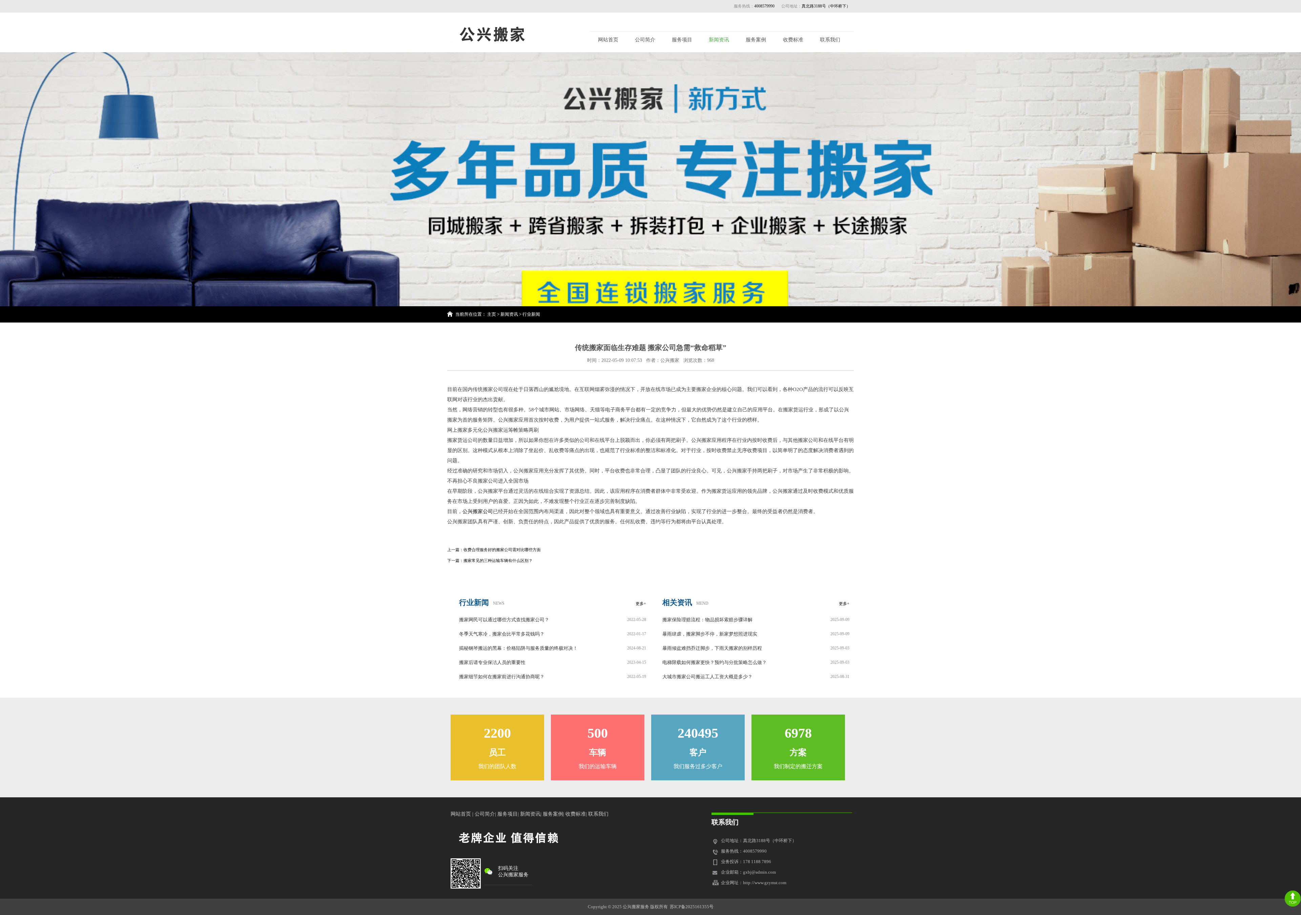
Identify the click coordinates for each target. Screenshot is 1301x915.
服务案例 (756, 39)
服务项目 (682, 39)
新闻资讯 (719, 39)
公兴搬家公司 (477, 511)
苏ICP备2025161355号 (692, 906)
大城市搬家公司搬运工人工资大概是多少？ (707, 676)
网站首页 (608, 39)
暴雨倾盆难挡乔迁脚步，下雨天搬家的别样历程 (712, 648)
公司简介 (645, 39)
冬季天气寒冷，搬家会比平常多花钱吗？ (501, 634)
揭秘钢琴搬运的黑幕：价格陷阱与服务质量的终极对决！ (518, 648)
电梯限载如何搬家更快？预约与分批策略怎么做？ (714, 662)
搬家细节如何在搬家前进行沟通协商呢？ (501, 676)
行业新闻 (531, 314)
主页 (491, 314)
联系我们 (830, 39)
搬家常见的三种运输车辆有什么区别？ (498, 560)
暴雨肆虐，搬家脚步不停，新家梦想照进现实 (709, 634)
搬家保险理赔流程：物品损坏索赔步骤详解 (707, 619)
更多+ (641, 603)
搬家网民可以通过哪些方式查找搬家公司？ (504, 619)
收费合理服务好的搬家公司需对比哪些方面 (502, 549)
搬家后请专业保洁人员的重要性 (492, 662)
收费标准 (793, 39)
